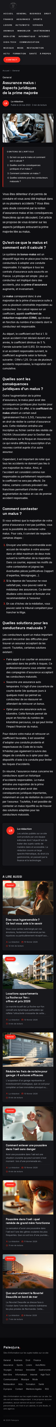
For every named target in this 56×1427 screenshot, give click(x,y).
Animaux (8, 31)
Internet (44, 36)
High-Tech (9, 42)
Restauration (35, 48)
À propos (45, 54)
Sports (37, 19)
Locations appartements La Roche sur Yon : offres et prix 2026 (22, 997)
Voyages (38, 25)
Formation (19, 54)
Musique (8, 48)
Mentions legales (34, 1389)
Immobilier (23, 31)
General (22, 14)
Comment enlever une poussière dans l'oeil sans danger (26, 1147)
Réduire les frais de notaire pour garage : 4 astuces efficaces (26, 1073)
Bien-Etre (9, 36)
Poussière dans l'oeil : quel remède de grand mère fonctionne (28, 1221)
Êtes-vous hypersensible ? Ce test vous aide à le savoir (24, 921)
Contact (11, 60)
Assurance (23, 19)
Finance (8, 19)
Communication (29, 42)
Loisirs (7, 25)
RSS (47, 1389)
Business (35, 14)
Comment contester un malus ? (25, 173)
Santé (33, 54)
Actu (6, 54)
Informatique (27, 36)
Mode (20, 48)
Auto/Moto (23, 25)
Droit (47, 14)
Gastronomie (42, 31)
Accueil (8, 14)
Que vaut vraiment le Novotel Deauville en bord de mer (24, 1295)
